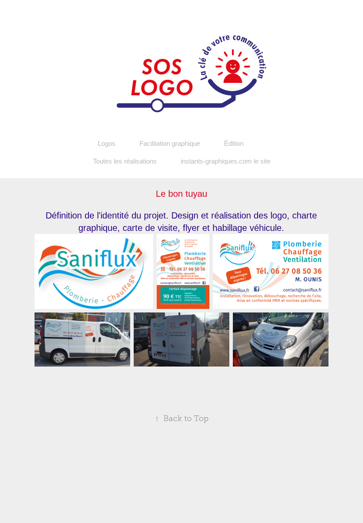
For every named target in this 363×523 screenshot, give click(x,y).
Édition (233, 143)
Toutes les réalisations (125, 161)
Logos (107, 143)
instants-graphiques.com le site (225, 161)
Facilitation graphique (169, 143)
